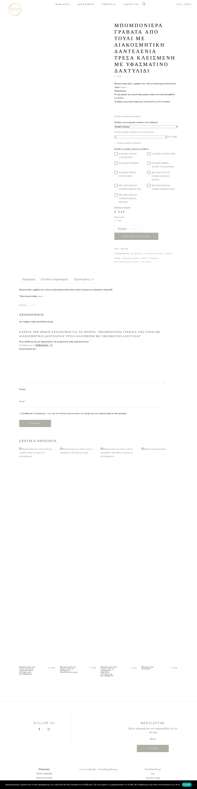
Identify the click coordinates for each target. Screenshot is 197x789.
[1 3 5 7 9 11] (140, 137)
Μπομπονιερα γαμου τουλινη (132, 262)
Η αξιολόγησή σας (28, 349)
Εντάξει (186, 784)
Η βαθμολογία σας (27, 345)
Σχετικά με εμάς (153, 777)
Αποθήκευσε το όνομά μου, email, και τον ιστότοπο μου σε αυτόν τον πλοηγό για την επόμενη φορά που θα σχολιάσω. (74, 413)
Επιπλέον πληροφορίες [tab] (54, 279)
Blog (153, 773)
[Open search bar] (143, 4)
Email (22, 401)
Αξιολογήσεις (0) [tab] (84, 279)
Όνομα (23, 389)
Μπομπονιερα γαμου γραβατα (140, 258)
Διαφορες (137, 254)
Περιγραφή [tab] (28, 279)
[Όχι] (193, 784)
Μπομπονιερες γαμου (159, 254)
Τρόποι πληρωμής (44, 773)
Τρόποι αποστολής (44, 777)
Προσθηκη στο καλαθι (136, 236)
